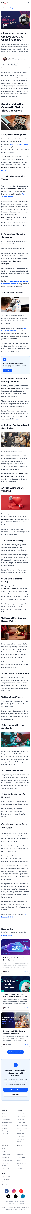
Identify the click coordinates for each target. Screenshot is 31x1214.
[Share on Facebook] (14, 65)
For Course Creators (7, 1160)
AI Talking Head (21, 1116)
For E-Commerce (6, 1166)
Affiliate (19, 1166)
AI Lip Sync (20, 1131)
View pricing (15, 1094)
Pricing (4, 1116)
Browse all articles (6, 935)
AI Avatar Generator (22, 1125)
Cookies (4, 1182)
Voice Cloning (20, 1133)
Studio (3, 1114)
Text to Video (20, 1119)
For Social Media (6, 1168)
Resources (20, 1149)
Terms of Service (6, 1176)
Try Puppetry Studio (14, 1089)
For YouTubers (6, 1154)
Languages (5, 1128)
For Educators (6, 1149)
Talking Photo (20, 1136)
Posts (6, 8)
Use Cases (20, 1154)
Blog (11, 8)
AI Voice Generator (22, 1128)
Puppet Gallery (21, 1157)
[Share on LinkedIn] (11, 65)
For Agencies (5, 1163)
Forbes (3, 170)
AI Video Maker (21, 1114)
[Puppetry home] (5, 2)
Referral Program (21, 1163)
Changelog (5, 1131)
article (17, 419)
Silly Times (5, 1133)
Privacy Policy (6, 1179)
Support (19, 1160)
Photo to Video (21, 1122)
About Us (19, 1168)
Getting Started (6, 1119)
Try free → (7, 370)
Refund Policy (6, 1185)
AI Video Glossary (7, 1122)
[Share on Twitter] (8, 65)
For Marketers (6, 1157)
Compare (4, 1125)
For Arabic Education (7, 1151)
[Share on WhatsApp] (17, 65)
